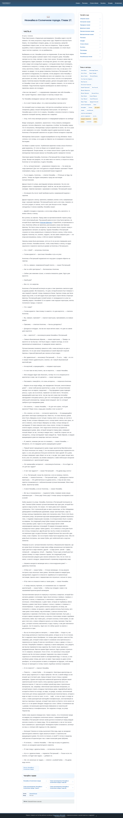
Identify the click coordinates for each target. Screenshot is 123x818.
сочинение (88, 121)
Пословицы (83, 50)
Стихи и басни (84, 44)
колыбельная (90, 110)
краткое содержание (85, 116)
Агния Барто (84, 70)
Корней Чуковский (85, 87)
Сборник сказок (84, 18)
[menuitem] (78, 3)
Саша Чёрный (84, 98)
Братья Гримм (84, 76)
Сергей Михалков (94, 98)
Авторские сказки (85, 21)
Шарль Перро (84, 101)
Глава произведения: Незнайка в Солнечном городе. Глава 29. (59, 781)
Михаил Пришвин (85, 93)
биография (83, 107)
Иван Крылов (84, 81)
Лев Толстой (95, 87)
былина (90, 107)
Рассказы (83, 37)
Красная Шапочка (46, 222)
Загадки (82, 40)
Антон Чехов (84, 73)
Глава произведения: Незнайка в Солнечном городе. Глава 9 (32, 787)
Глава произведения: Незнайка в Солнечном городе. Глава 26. (59, 787)
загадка (82, 110)
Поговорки (83, 53)
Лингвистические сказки (87, 31)
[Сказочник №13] (6, 3)
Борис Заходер (92, 73)
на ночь (95, 116)
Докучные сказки (85, 28)
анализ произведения (86, 104)
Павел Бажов (84, 96)
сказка (82, 121)
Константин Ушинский (86, 84)
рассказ (39, 801)
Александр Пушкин (93, 70)
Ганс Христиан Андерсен (86, 79)
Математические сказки (87, 34)
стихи (95, 121)
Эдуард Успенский (94, 101)
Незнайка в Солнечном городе (32, 780)
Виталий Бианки (94, 76)
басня (95, 104)
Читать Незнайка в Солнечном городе (28, 768)
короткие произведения (86, 113)
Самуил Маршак (93, 96)
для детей (97, 107)
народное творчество (86, 118)
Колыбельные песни (86, 56)
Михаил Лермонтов (85, 90)
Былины (82, 47)
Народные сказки (85, 25)
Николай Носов (33, 793)
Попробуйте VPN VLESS (59, 815)
